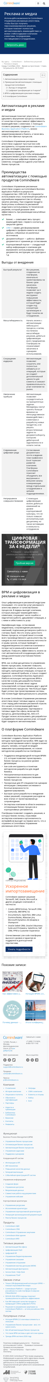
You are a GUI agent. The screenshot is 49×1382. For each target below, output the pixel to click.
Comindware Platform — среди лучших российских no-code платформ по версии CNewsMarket (22, 1291)
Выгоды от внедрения (17, 88)
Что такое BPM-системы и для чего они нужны (24, 1333)
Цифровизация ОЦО (13, 1250)
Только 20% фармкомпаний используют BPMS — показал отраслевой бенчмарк (25, 1284)
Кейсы (31, 1098)
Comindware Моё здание (15, 1235)
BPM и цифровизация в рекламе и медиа (22, 93)
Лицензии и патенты (14, 1094)
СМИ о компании (35, 1091)
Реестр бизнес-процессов (15, 1218)
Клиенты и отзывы (36, 1094)
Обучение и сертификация (11, 1099)
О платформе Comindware (16, 96)
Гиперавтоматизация (14, 1172)
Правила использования (13, 1347)
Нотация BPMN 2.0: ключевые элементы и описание (22, 1320)
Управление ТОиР (12, 1275)
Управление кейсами (14, 1196)
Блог (30, 1101)
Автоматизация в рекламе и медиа (19, 79)
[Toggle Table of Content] (41, 75)
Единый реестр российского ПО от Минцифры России (16, 1379)
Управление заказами (14, 1259)
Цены (5, 1349)
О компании (10, 1088)
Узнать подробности (19, 949)
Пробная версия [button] (24, 563)
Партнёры (9, 1103)
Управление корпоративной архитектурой (23, 1211)
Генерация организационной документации (23, 1215)
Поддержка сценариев (14, 1154)
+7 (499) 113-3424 (18, 579)
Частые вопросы (17, 1349)
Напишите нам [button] (17, 576)
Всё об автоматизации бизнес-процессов (22, 1330)
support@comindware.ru (13, 1067)
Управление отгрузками (15, 1262)
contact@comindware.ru (12, 1073)
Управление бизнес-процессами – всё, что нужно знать (22, 1326)
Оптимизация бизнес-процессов (18, 1144)
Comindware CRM (12, 1229)
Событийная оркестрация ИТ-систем (20, 1175)
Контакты (9, 1121)
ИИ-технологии (11, 1166)
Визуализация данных (14, 1190)
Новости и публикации (10, 1108)
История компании (13, 1091)
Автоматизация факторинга (16, 1269)
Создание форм (11, 1184)
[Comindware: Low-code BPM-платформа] (12, 3)
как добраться (9, 1049)
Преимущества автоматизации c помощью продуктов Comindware (23, 83)
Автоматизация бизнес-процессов (19, 1148)
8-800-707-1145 (32, 1043)
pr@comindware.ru (11, 1080)
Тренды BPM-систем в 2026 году (18, 1336)
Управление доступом (14, 1187)
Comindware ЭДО (12, 1226)
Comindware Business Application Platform (24, 127)
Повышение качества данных (17, 1169)
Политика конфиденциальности (16, 1343)
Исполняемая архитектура (16, 1208)
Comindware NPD (12, 1239)
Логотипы (7, 1351)
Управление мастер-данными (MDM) (20, 1266)
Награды (32, 1088)
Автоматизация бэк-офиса (16, 1247)
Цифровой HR (11, 1253)
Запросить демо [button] (15, 44)
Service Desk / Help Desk (15, 1272)
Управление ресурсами (15, 1205)
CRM (8, 227)
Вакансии (9, 1118)
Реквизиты (9, 1124)
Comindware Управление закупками (20, 1232)
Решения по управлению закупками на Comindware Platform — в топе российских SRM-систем (24, 1309)
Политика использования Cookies (21, 1344)
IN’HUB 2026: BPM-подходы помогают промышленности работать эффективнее (22, 1297)
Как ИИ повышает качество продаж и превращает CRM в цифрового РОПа (20, 1302)
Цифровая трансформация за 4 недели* (25, 90)
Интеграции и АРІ (12, 1163)
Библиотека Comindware (10, 1114)
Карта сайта (31, 1349)
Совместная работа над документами (20, 1193)
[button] (44, 3)
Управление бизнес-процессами (18, 1141)
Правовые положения (33, 1345)
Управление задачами (14, 1151)
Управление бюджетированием (18, 1256)
